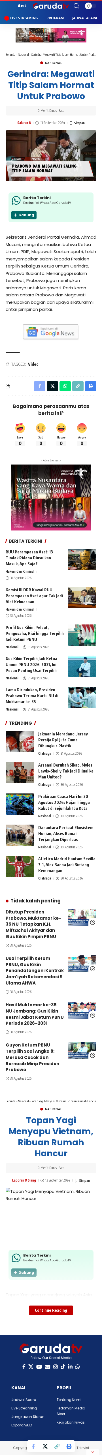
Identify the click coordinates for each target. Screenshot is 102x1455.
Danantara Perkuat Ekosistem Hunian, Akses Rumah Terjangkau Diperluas (66, 833)
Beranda (11, 54)
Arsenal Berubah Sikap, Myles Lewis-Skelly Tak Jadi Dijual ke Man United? (66, 771)
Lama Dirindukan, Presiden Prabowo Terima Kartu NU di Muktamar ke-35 (32, 695)
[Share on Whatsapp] (65, 386)
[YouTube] (39, 1366)
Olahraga (44, 753)
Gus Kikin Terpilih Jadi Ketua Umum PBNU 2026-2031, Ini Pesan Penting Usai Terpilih (31, 664)
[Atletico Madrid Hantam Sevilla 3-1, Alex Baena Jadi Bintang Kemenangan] (20, 866)
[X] (31, 1366)
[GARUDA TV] (51, 6)
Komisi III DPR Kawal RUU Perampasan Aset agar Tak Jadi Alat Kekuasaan (34, 595)
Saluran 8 (24, 123)
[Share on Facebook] (33, 1446)
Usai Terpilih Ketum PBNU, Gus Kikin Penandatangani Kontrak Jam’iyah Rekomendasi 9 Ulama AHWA (35, 970)
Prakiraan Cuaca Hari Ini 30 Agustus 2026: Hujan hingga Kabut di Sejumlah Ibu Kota (64, 802)
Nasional (23, 54)
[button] (10, 6)
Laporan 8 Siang (24, 1180)
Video (33, 364)
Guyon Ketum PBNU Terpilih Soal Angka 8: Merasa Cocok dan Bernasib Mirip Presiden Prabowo (32, 1057)
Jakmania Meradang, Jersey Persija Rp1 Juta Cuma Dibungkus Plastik (63, 739)
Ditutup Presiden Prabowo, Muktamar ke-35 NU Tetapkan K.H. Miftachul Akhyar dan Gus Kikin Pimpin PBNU (33, 924)
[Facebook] (24, 1366)
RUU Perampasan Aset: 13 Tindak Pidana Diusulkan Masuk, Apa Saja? (29, 557)
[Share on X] (45, 1446)
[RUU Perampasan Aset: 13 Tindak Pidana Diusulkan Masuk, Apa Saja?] (82, 559)
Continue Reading (51, 1310)
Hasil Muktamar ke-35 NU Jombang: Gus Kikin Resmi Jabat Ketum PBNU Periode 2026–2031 (35, 1014)
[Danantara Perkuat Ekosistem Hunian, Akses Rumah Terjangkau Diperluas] (20, 835)
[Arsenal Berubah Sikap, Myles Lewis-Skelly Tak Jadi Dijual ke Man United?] (20, 772)
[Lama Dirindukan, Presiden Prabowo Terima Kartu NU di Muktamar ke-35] (82, 697)
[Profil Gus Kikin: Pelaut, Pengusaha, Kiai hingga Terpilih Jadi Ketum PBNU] (82, 635)
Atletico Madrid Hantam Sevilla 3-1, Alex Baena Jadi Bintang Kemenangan (66, 864)
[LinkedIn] (70, 1366)
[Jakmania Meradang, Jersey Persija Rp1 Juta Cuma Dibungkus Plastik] (20, 741)
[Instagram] (55, 1366)
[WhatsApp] (77, 1366)
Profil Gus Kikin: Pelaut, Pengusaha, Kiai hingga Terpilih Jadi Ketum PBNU (35, 633)
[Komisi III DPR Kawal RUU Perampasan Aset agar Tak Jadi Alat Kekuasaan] (82, 597)
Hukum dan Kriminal (20, 571)
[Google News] (47, 1366)
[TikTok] (63, 1366)
